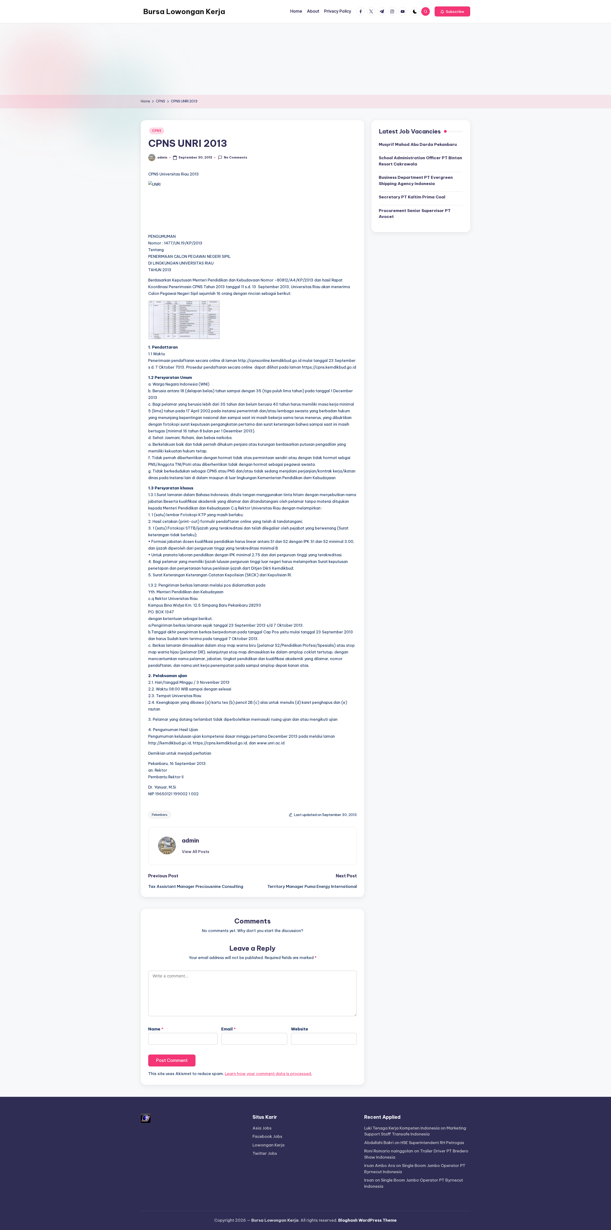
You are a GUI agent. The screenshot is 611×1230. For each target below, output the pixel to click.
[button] (452, 11)
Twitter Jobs (265, 1153)
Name (155, 1029)
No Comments (235, 157)
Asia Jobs (262, 1128)
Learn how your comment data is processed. (268, 1073)
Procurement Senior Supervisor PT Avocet (415, 213)
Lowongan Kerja (268, 1145)
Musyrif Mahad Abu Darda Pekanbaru (418, 144)
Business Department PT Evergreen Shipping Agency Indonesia (416, 180)
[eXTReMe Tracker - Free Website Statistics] (146, 1117)
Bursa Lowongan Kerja (184, 11)
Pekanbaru (159, 814)
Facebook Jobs (267, 1136)
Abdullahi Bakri (379, 1142)
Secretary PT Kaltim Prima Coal (412, 197)
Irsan (369, 1180)
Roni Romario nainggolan (388, 1151)
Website (299, 1029)
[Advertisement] (305, 59)
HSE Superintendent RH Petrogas (432, 1142)
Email (228, 1029)
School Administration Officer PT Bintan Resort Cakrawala (420, 161)
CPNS (156, 131)
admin (190, 840)
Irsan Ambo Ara (379, 1165)
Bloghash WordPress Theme (367, 1220)
